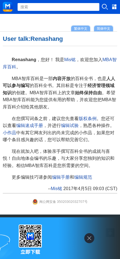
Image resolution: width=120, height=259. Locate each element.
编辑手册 (61, 177)
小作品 (9, 132)
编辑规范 (83, 177)
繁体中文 (80, 28)
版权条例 (88, 118)
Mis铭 (70, 59)
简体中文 (103, 28)
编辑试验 (70, 125)
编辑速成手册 (29, 125)
